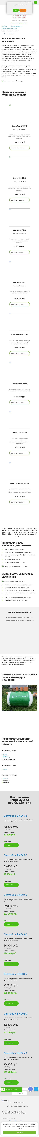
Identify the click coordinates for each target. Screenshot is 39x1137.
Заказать (9, 845)
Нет (23, 10)
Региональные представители (19, 23)
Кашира (5, 778)
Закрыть (19, 1132)
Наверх (20, 1093)
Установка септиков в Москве (9, 28)
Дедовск (5, 756)
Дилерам (14, 20)
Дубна (5, 769)
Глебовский (6, 758)
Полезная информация (16, 26)
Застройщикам (23, 20)
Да (16, 10)
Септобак (4, 26)
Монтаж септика (8, 33)
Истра (5, 754)
